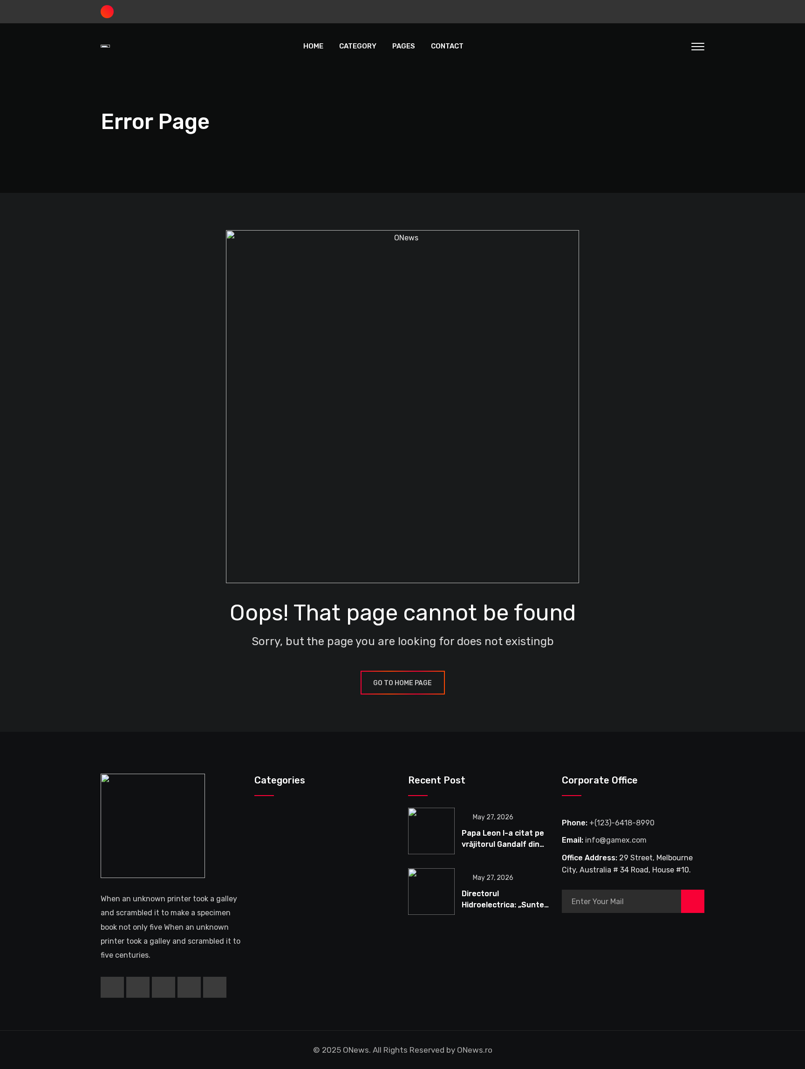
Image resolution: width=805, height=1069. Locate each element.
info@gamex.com (616, 840)
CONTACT (447, 46)
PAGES (403, 46)
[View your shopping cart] (659, 46)
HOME (313, 46)
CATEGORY (357, 46)
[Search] (678, 46)
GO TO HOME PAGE (402, 683)
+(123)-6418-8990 (622, 822)
